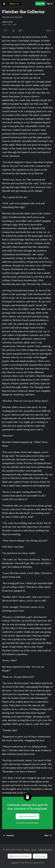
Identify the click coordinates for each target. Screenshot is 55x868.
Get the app (40, 856)
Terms (33, 849)
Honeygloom (7, 22)
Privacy (27, 849)
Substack (15, 862)
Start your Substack (21, 856)
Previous (10, 835)
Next (46, 835)
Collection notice (45, 849)
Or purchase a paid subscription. (27, 823)
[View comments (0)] (13, 30)
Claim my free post (27, 816)
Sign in (49, 3)
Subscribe (40, 3)
